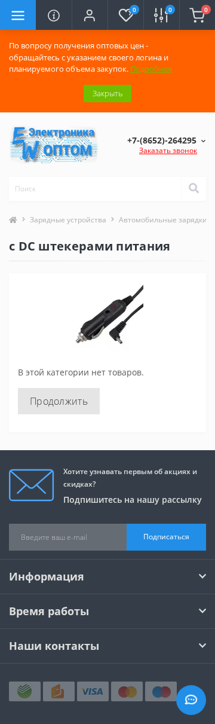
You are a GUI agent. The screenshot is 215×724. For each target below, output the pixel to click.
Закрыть (107, 93)
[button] (90, 15)
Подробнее (151, 68)
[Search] (193, 189)
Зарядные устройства (68, 220)
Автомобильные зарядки (163, 220)
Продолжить (59, 401)
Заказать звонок (168, 150)
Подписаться (166, 536)
